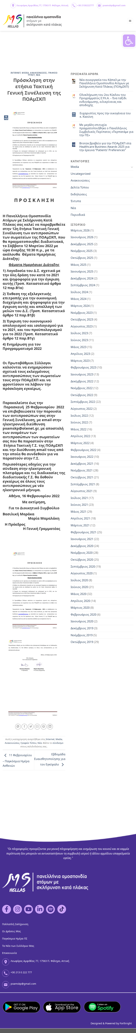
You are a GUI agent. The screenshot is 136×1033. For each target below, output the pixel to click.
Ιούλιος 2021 (79, 498)
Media (25, 72)
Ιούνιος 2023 (79, 340)
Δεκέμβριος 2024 (82, 278)
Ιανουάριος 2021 (82, 539)
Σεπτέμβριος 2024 (83, 285)
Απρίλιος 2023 (80, 354)
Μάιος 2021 (78, 512)
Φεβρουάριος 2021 (83, 532)
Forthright (126, 1023)
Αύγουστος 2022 (82, 409)
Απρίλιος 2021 (80, 518)
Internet (16, 72)
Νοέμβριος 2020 (82, 553)
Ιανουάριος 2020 (82, 621)
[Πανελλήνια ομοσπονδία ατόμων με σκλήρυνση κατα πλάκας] (32, 21)
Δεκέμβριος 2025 (82, 244)
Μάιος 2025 (78, 265)
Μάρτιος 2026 (80, 230)
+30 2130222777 (85, 5)
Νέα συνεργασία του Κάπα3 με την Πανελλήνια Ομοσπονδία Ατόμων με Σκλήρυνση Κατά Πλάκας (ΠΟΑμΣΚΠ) (104, 83)
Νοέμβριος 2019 (82, 635)
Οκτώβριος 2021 (82, 477)
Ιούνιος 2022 (79, 422)
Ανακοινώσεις (12, 742)
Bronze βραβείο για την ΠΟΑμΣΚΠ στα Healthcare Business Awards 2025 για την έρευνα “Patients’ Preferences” (105, 147)
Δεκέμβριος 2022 (82, 381)
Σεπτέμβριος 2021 (83, 484)
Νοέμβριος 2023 (82, 313)
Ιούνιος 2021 (79, 505)
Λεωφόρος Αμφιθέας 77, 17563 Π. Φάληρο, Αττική (42, 5)
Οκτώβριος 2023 (82, 319)
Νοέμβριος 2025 (82, 251)
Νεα (38, 75)
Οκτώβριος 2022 (82, 395)
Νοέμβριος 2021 (82, 470)
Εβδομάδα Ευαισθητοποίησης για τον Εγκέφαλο (49, 759)
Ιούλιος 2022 (79, 416)
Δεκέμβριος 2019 (82, 628)
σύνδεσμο (58, 742)
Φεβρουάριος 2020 (83, 614)
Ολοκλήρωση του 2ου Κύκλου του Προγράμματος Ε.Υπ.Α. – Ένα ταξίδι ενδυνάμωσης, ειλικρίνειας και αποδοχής (103, 100)
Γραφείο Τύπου (28, 742)
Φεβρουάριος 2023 (83, 367)
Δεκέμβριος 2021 (82, 464)
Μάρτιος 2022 (80, 443)
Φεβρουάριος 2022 (83, 450)
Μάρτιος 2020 (80, 608)
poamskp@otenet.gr (21, 428)
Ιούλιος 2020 (79, 580)
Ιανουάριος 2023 (82, 374)
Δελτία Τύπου (80, 187)
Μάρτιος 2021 (80, 525)
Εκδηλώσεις (79, 194)
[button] (129, 41)
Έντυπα (76, 201)
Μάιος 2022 (78, 429)
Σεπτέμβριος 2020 (83, 566)
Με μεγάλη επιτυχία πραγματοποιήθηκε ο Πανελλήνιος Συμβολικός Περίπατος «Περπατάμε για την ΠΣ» (106, 130)
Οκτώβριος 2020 (82, 560)
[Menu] (130, 21)
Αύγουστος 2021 (82, 491)
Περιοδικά (78, 215)
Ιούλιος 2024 (79, 292)
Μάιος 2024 (78, 299)
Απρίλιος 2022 (80, 436)
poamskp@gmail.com (114, 5)
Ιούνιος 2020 (79, 587)
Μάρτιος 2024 (80, 306)
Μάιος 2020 (78, 594)
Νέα (40, 742)
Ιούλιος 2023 (79, 333)
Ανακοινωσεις (38, 72)
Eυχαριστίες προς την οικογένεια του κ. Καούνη (105, 115)
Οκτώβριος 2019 (82, 642)
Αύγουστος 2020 (82, 573)
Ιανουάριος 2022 (82, 457)
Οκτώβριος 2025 (82, 258)
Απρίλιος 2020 (80, 601)
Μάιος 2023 (78, 347)
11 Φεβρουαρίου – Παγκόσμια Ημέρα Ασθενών (17, 760)
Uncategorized (80, 174)
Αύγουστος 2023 (82, 326)
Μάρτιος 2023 (80, 361)
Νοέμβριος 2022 (82, 388)
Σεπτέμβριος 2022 (83, 402)
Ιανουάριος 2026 (82, 237)
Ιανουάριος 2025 (82, 271)
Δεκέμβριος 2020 (82, 546)
